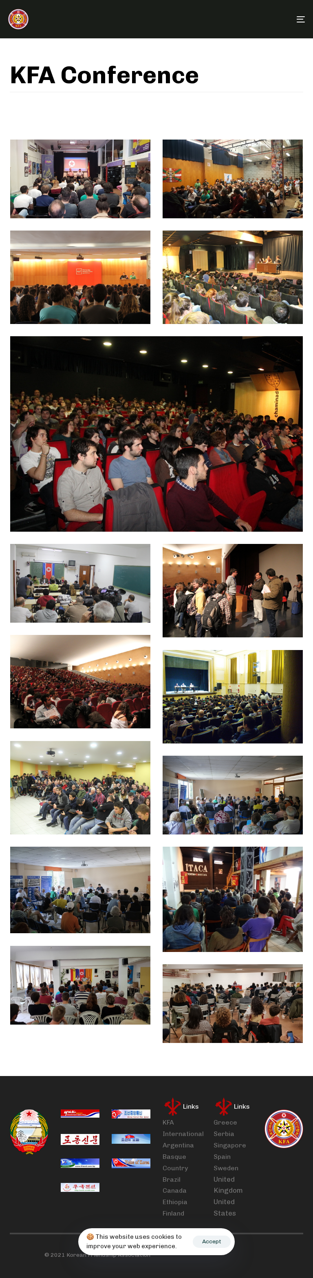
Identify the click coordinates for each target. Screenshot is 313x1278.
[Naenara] (80, 1115)
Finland (173, 1213)
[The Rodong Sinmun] (80, 1139)
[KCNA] (131, 1115)
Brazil (172, 1179)
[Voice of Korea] (131, 1164)
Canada (175, 1190)
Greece (225, 1122)
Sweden (226, 1168)
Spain (222, 1156)
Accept (211, 1241)
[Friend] (80, 1164)
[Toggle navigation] (255, 19)
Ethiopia (175, 1202)
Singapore (230, 1145)
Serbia (224, 1134)
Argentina (178, 1145)
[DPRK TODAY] (131, 1139)
